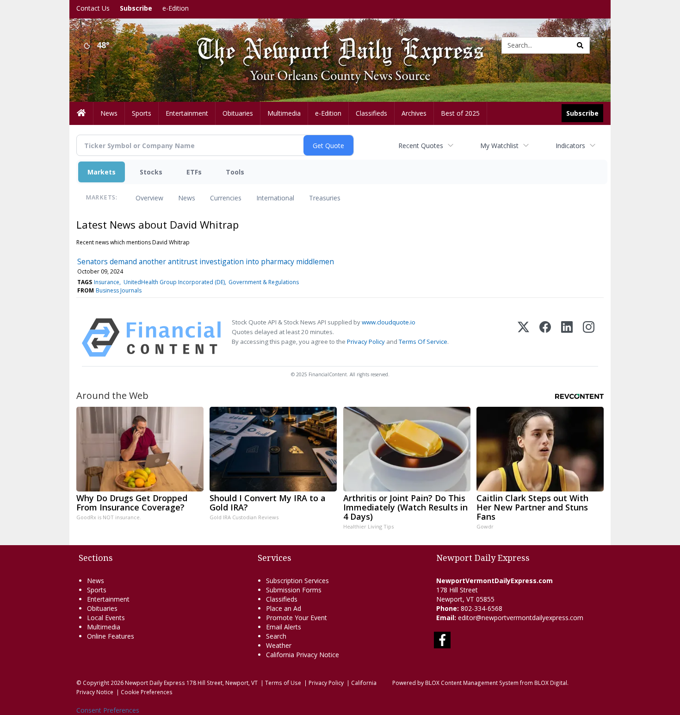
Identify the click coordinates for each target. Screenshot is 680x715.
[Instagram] (588, 337)
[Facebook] (545, 337)
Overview (149, 197)
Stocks (151, 172)
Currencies (225, 197)
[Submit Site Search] (580, 45)
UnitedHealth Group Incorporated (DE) (174, 282)
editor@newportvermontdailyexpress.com (520, 617)
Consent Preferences (107, 710)
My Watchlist (499, 145)
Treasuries (324, 197)
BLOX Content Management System (472, 682)
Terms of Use (283, 682)
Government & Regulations (264, 282)
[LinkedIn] (566, 337)
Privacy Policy (366, 341)
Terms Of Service (423, 341)
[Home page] (333, 44)
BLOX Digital (550, 682)
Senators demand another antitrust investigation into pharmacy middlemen (205, 261)
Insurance (106, 282)
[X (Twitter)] (523, 337)
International (275, 197)
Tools (235, 172)
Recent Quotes (420, 145)
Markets (101, 172)
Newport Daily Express (155, 682)
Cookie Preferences (147, 692)
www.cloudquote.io (388, 322)
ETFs (194, 172)
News (186, 197)
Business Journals (119, 290)
